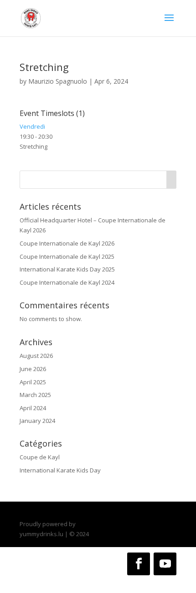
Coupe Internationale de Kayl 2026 (67, 243)
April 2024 (33, 408)
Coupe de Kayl (40, 457)
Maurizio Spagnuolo (57, 81)
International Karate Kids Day (60, 470)
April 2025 (33, 382)
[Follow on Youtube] (165, 564)
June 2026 (33, 369)
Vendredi (32, 126)
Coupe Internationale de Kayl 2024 (67, 282)
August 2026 (36, 356)
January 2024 (37, 421)
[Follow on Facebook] (138, 564)
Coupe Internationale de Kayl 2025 (67, 256)
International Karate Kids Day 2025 (67, 269)
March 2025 (35, 395)
